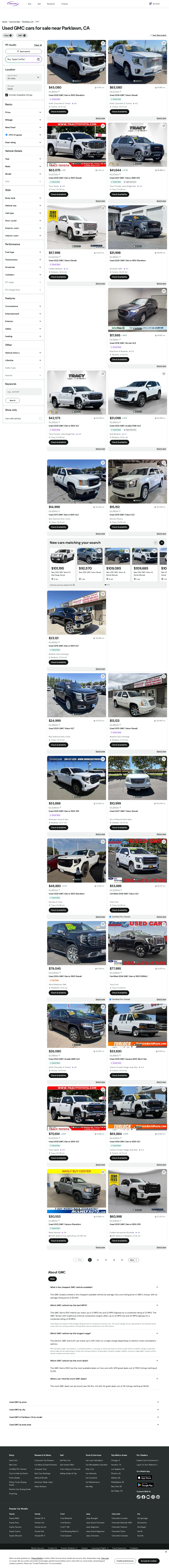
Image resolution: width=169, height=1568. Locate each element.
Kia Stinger (141, 1527)
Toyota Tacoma (15, 1527)
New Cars (13, 1465)
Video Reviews (40, 1486)
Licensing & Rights (98, 1548)
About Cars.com (37, 1548)
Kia (138, 1514)
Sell (39, 4)
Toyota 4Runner (15, 1535)
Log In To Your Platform (146, 1465)
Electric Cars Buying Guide (20, 1489)
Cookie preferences (125, 1561)
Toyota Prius (14, 1522)
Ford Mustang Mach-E (69, 1531)
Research (51, 4)
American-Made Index (44, 1482)
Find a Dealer (14, 1478)
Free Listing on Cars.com (70, 1469)
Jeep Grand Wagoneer (95, 1531)
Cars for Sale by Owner (18, 1473)
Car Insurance (91, 1478)
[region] (84, 1558)
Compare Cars (40, 1469)
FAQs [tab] (52, 1279)
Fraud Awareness (119, 1548)
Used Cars (13, 1460)
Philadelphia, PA (117, 1482)
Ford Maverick (66, 1518)
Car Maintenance (93, 1482)
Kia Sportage (142, 1518)
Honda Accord (40, 1527)
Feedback (134, 1548)
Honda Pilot (39, 1531)
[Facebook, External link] (143, 1497)
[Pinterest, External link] (158, 1497)
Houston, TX (116, 1465)
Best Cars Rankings (42, 1473)
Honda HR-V (40, 1535)
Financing (13, 1493)
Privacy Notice (37, 1558)
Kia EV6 (140, 1535)
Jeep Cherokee (92, 1535)
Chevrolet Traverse (119, 1527)
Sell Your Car (65, 1460)
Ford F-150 (64, 1527)
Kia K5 (139, 1531)
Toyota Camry (14, 1531)
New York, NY (116, 1486)
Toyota (12, 1514)
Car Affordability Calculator (97, 1465)
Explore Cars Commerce (147, 1460)
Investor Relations (68, 1548)
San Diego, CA (117, 1491)
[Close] (166, 1552)
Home (4, 21)
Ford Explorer (66, 1535)
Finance (64, 4)
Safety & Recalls (41, 1478)
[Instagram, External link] (153, 1497)
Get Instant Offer (67, 1465)
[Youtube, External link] (148, 1497)
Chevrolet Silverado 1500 (122, 1522)
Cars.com (105, 1558)
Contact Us (52, 1548)
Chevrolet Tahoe (118, 1531)
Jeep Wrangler (92, 1518)
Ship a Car (90, 1469)
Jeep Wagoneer (92, 1527)
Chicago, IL (115, 1460)
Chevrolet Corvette (120, 1518)
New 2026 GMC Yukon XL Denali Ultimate (116, 573)
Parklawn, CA (27, 21)
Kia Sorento (142, 1522)
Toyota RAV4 (14, 1518)
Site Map (89, 1486)
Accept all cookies (149, 1561)
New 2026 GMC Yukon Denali (90, 572)
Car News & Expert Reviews (46, 1465)
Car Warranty (91, 1473)
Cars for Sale (14, 21)
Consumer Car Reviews (44, 1460)
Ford (62, 1514)
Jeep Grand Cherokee (95, 1522)
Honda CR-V (40, 1518)
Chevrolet (116, 1514)
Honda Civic (39, 1522)
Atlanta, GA (115, 1478)
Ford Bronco (65, 1522)
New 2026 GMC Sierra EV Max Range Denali (60, 573)
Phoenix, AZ (116, 1473)
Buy (29, 4)
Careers (84, 1548)
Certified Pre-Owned (17, 1469)
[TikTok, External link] (138, 1497)
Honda (37, 1514)
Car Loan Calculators (94, 1460)
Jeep (88, 1514)
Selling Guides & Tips (68, 1473)
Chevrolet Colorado (120, 1535)
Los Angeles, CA (117, 1469)
